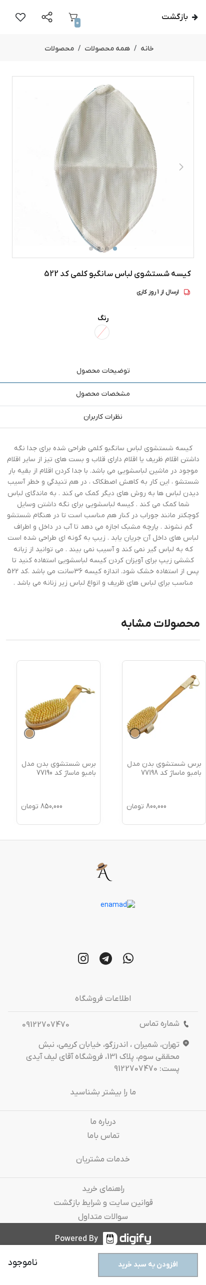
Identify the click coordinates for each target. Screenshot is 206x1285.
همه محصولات (107, 49)
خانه (147, 49)
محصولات (59, 49)
